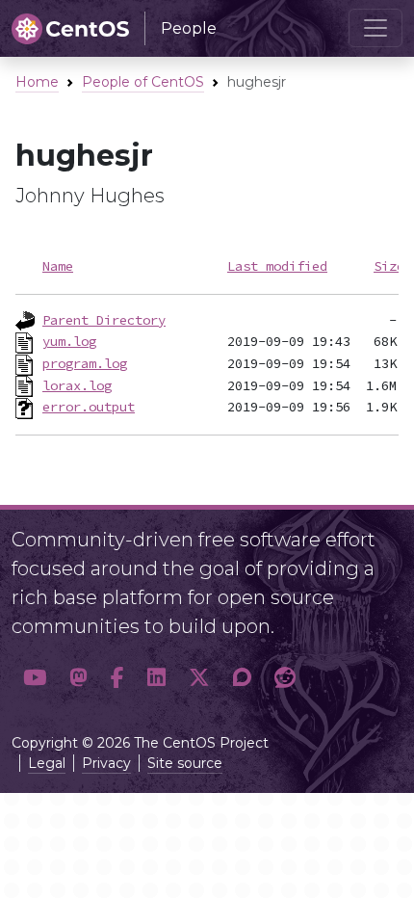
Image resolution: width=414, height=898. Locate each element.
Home (37, 82)
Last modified (277, 266)
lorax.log (77, 385)
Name (57, 266)
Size (389, 266)
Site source (184, 763)
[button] (35, 678)
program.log (84, 363)
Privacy (106, 763)
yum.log (69, 341)
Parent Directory (104, 320)
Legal (46, 763)
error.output (88, 406)
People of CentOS (143, 82)
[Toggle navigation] (375, 28)
